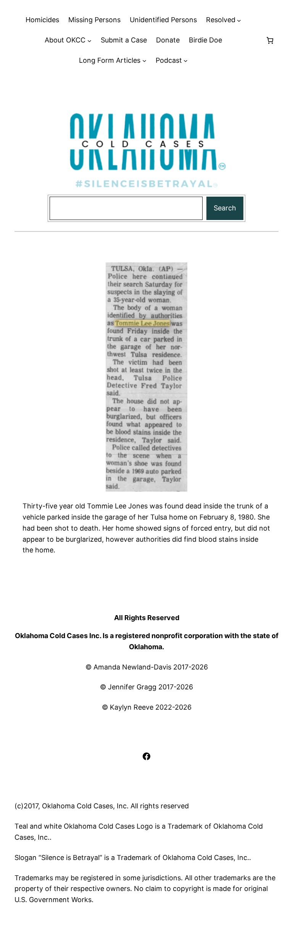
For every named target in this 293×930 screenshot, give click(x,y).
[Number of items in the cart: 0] (270, 40)
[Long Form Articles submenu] (144, 61)
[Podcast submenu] (186, 61)
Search (225, 208)
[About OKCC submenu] (89, 40)
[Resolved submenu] (239, 20)
